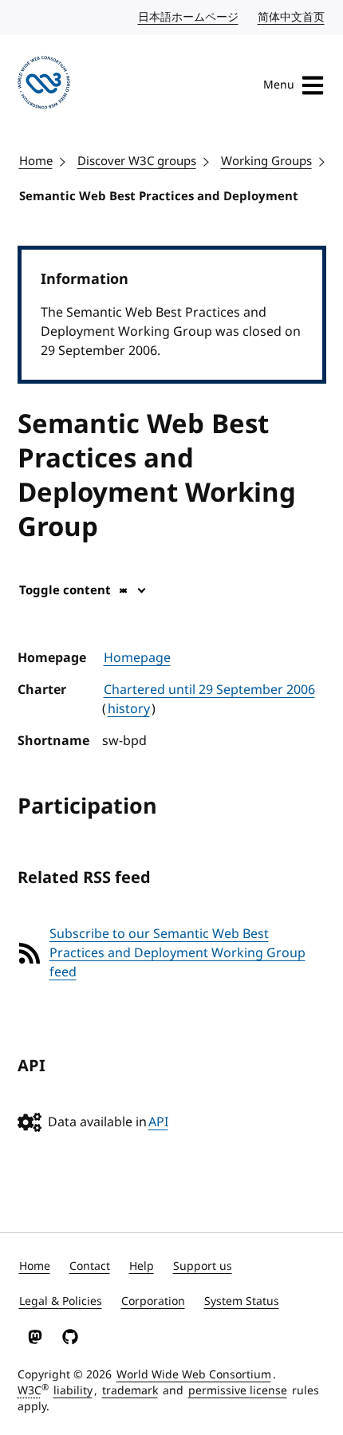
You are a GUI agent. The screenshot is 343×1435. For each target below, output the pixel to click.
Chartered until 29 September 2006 (209, 690)
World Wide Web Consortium (193, 1374)
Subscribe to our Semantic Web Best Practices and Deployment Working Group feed (177, 953)
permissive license (237, 1390)
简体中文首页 (292, 17)
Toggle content (65, 590)
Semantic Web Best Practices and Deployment (158, 196)
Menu (278, 85)
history (129, 709)
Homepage (137, 658)
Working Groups (266, 161)
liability (73, 1390)
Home (36, 161)
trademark (130, 1390)
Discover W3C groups (136, 161)
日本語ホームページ (189, 17)
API (158, 1122)
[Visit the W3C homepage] (44, 85)
